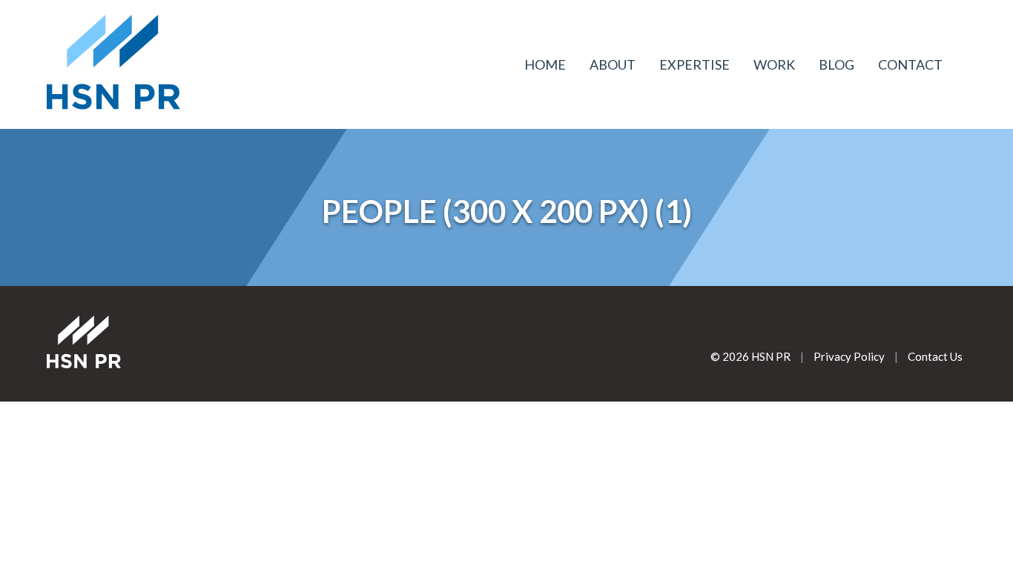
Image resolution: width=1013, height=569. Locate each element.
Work (774, 64)
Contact (910, 64)
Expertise (694, 64)
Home (545, 64)
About (613, 64)
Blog (836, 64)
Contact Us (935, 356)
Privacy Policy (849, 356)
